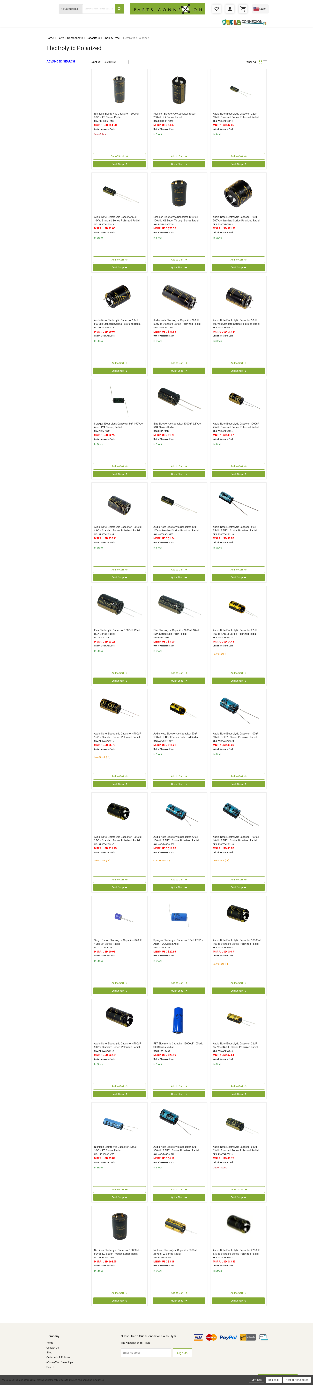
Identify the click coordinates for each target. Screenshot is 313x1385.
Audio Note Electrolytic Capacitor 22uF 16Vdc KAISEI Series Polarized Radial (235, 632)
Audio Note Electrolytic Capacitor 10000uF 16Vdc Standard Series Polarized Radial (237, 942)
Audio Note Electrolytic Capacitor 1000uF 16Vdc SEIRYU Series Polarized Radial (236, 838)
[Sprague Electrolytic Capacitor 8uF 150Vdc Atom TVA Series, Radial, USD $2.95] (119, 400)
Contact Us (52, 1347)
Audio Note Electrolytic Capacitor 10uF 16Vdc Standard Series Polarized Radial (176, 528)
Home (49, 1342)
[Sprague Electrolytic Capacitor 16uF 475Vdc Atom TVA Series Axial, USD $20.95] (179, 917)
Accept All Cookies (297, 1380)
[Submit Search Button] (119, 9)
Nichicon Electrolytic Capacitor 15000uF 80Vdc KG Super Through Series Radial (116, 1252)
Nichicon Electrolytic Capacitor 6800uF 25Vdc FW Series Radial (175, 1252)
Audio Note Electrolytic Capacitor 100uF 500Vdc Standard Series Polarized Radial (236, 218)
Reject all (273, 1380)
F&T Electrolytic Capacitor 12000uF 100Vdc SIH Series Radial (178, 1045)
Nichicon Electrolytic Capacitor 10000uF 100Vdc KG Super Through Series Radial (176, 218)
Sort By (95, 61)
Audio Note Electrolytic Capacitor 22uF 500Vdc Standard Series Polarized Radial (117, 322)
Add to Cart (177, 156)
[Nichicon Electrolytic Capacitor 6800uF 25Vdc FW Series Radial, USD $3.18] (179, 1227)
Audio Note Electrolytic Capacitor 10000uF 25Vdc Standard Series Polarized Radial (118, 838)
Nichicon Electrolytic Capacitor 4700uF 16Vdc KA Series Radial (116, 1148)
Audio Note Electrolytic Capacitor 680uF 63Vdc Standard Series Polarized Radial (236, 1148)
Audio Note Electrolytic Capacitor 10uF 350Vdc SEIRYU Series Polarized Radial (176, 1148)
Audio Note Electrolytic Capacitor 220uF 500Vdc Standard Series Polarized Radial (177, 322)
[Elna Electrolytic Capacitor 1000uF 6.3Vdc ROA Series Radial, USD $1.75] (179, 400)
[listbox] (115, 62)
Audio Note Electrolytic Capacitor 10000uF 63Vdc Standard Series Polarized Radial (118, 528)
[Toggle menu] (48, 8)
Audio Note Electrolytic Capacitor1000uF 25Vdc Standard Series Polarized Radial (236, 425)
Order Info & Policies (58, 1357)
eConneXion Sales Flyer (60, 1362)
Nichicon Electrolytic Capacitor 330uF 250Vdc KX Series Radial (174, 115)
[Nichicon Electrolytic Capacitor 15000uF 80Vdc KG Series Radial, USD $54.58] (119, 90)
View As (251, 61)
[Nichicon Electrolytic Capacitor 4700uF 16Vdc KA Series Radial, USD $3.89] (119, 1123)
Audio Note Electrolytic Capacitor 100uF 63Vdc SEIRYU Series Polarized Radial (235, 735)
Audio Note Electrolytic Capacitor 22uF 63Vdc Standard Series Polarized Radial (236, 115)
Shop (49, 1352)
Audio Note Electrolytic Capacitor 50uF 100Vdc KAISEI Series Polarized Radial (175, 735)
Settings (257, 1380)
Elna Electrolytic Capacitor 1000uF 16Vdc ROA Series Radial (117, 632)
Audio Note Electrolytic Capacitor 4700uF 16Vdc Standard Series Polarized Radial (117, 735)
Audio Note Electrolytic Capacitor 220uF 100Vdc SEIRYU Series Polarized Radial (176, 838)
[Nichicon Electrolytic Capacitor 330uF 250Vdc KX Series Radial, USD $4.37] (179, 90)
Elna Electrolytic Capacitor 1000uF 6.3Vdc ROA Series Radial (177, 425)
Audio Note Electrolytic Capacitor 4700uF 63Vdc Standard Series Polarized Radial (117, 1045)
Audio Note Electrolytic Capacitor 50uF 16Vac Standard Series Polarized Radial (117, 218)
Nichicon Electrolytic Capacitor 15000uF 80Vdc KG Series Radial (116, 115)
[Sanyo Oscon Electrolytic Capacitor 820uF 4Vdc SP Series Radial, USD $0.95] (119, 917)
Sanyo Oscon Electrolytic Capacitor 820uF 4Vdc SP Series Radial (118, 942)
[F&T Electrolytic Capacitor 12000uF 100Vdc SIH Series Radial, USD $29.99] (179, 1020)
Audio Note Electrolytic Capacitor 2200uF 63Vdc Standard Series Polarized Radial (236, 1252)
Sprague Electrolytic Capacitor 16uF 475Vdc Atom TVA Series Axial (178, 942)
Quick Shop (118, 164)
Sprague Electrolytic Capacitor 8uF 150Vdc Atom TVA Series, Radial (118, 425)
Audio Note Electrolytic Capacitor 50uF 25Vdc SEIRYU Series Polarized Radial (235, 528)
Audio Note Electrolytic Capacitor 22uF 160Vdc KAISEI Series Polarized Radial (235, 1045)
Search (50, 1367)
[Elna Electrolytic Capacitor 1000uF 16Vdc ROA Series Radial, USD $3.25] (119, 607)
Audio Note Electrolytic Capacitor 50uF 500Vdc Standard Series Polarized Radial (236, 322)
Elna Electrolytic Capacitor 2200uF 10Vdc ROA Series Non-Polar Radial (176, 632)
